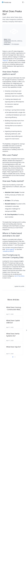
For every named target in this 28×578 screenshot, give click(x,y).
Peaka (4, 60)
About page (9, 249)
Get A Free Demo (19, 276)
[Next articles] (26, 330)
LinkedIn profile (7, 251)
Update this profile (19, 286)
